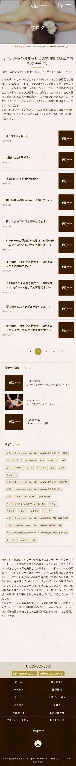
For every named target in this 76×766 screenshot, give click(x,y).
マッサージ (11, 475)
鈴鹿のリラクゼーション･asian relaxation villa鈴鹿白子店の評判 (34, 489)
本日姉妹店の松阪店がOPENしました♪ (29, 200)
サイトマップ (57, 720)
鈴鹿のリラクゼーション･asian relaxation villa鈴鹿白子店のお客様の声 (37, 482)
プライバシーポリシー (24, 497)
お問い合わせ (44, 497)
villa (42, 460)
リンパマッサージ (14, 468)
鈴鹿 (8, 497)
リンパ (29, 468)
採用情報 (34, 511)
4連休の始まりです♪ (18, 157)
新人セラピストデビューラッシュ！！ (28, 306)
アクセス (53, 504)
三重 (52, 468)
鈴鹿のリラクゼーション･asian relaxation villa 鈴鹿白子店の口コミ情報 (37, 533)
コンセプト (11, 540)
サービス (46, 511)
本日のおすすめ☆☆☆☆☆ (22, 178)
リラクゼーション (28, 540)
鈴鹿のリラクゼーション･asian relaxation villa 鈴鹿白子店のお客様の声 (37, 518)
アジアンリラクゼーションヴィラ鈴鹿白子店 (26, 504)
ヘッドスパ (41, 468)
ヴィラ (61, 468)
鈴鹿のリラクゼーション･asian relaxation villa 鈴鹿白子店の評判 (34, 525)
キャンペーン (30, 460)
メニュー (22, 511)
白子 (64, 460)
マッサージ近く (13, 460)
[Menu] (68, 6)
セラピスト (53, 460)
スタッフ (10, 511)
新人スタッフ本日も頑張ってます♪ (26, 221)
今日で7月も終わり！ (18, 136)
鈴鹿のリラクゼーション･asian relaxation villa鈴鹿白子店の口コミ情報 (37, 453)
